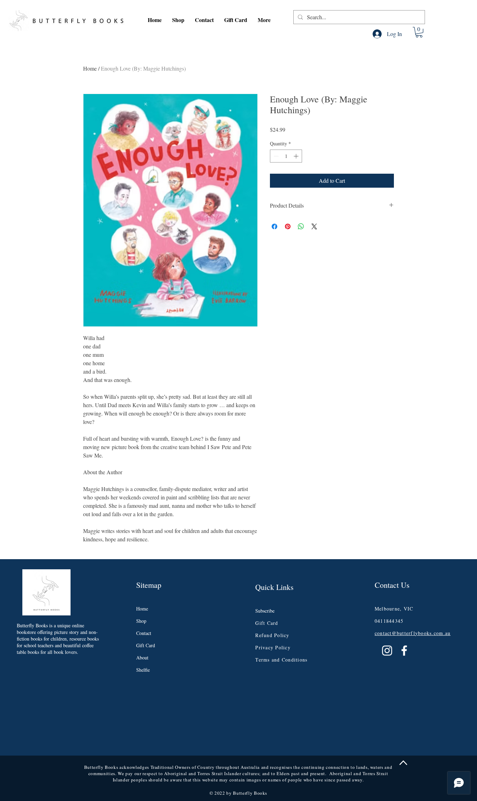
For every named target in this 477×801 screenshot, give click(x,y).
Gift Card (145, 645)
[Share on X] (314, 226)
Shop (141, 621)
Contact (143, 633)
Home (90, 68)
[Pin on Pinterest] (288, 226)
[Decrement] (275, 156)
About (142, 657)
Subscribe (264, 610)
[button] (178, 20)
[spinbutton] (286, 156)
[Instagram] (387, 650)
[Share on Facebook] (274, 226)
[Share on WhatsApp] (301, 226)
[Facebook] (404, 650)
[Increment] (296, 156)
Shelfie (143, 669)
